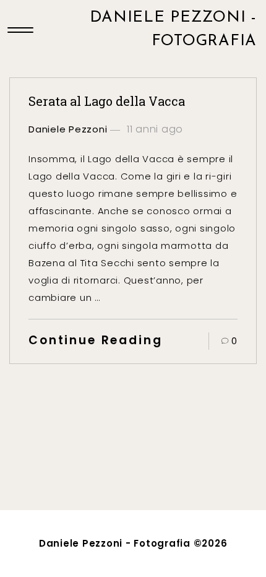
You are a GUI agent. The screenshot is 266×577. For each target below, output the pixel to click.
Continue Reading (95, 340)
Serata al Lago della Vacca (106, 101)
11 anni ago (153, 129)
